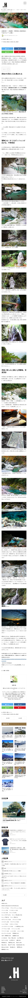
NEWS (4, 903)
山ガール (5, 940)
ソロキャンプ (13, 924)
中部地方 (16, 933)
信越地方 (16, 935)
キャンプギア (6, 915)
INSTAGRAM (3, 989)
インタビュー (13, 910)
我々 (26, 985)
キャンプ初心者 (17, 915)
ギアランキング (6, 919)
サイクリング (14, 921)
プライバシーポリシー (23, 991)
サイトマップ (25, 989)
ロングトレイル (6, 933)
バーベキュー (6, 928)
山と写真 (20, 938)
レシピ (13, 931)
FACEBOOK (3, 988)
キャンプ (12, 912)
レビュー (20, 931)
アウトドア (5, 908)
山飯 (18, 940)
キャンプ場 (5, 917)
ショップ (5, 924)
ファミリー (5, 931)
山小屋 (12, 940)
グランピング (17, 919)
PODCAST (2, 992)
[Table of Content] (8, 69)
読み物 (12, 947)
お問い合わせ (25, 992)
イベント (5, 910)
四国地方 (8, 41)
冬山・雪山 (12, 938)
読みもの (5, 947)
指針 (26, 987)
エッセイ (5, 912)
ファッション (15, 928)
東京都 (4, 942)
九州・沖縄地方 (6, 935)
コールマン (5, 921)
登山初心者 (20, 944)
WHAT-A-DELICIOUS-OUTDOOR (10, 905)
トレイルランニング (7, 926)
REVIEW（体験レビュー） (7, 39)
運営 (26, 988)
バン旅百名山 (19, 926)
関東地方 (5, 949)
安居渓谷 (12, 41)
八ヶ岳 (4, 938)
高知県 (17, 41)
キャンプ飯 (14, 917)
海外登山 (11, 942)
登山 (15, 41)
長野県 (19, 947)
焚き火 (19, 942)
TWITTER (2, 987)
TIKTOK (2, 991)
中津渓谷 (4, 41)
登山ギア (11, 944)
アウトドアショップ (16, 908)
